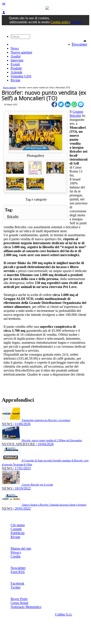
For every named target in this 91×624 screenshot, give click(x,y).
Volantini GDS (21, 76)
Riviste (15, 80)
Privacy (16, 552)
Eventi (15, 64)
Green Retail (19, 603)
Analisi (16, 56)
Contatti (16, 529)
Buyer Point (19, 599)
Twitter (16, 587)
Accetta (76, 22)
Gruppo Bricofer (76, 113)
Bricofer (13, 216)
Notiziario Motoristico (26, 607)
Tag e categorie (36, 199)
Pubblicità (18, 533)
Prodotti (16, 68)
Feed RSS (18, 572)
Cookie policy (60, 22)
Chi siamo (18, 525)
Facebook (17, 583)
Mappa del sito (21, 548)
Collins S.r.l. (63, 614)
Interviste (17, 60)
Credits (16, 556)
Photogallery (35, 155)
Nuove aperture (21, 52)
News (15, 48)
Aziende (16, 72)
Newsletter (79, 44)
